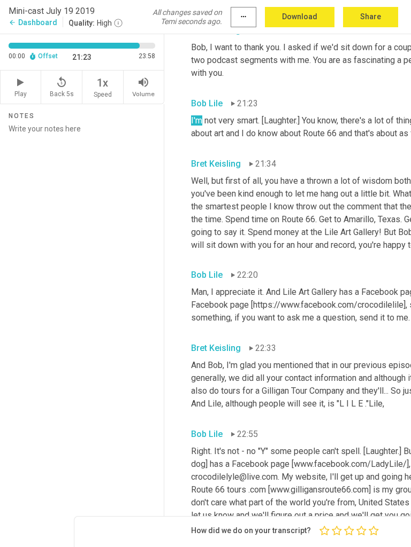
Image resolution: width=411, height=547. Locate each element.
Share (370, 16)
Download (299, 16)
